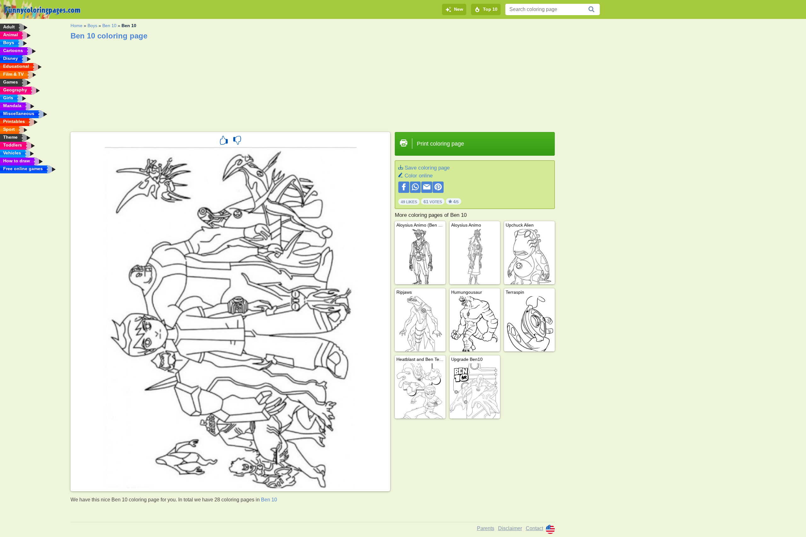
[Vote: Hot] (223, 141)
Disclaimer (510, 528)
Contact (534, 528)
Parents (485, 528)
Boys (92, 25)
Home (76, 25)
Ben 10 (109, 25)
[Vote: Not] (237, 141)
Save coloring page (427, 168)
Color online (419, 176)
